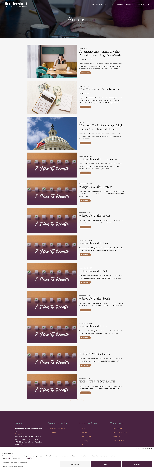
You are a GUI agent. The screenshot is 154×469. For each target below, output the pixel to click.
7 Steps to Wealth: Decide (94, 354)
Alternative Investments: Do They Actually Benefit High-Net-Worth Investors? (100, 55)
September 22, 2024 (85, 156)
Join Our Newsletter (57, 428)
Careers (84, 445)
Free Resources (118, 441)
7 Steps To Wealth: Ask (93, 271)
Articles (84, 432)
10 (81, 400)
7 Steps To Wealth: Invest (94, 215)
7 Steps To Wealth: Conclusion (98, 159)
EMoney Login (118, 428)
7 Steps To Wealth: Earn (94, 243)
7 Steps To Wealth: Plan (93, 326)
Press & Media (86, 436)
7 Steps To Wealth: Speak (94, 298)
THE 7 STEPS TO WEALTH (97, 381)
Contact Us (18, 434)
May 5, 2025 (83, 48)
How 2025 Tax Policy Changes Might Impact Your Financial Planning (101, 127)
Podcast (53, 432)
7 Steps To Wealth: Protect (95, 187)
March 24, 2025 (84, 86)
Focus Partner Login (120, 432)
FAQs (83, 428)
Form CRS (116, 436)
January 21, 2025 (84, 122)
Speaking (85, 441)
